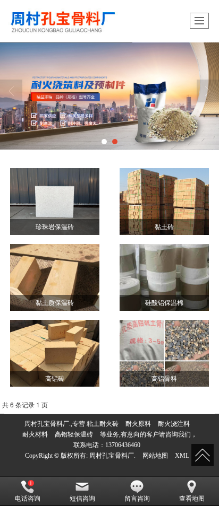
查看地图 (192, 498)
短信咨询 (82, 498)
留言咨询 (137, 498)
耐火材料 (35, 434)
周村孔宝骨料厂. (112, 455)
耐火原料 (138, 424)
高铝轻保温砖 (74, 434)
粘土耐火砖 (103, 424)
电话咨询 (27, 498)
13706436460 (122, 445)
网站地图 (155, 455)
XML (182, 455)
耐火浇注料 (174, 424)
